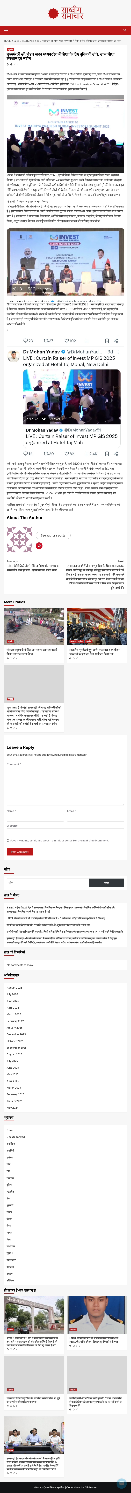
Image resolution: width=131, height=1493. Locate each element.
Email (71, 810)
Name (11, 810)
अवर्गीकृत (11, 1143)
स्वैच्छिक (10, 1280)
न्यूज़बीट (10, 49)
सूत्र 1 (10, 1253)
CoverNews (73, 1487)
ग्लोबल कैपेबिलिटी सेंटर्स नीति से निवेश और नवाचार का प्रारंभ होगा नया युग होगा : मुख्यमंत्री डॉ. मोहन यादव (33, 566)
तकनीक (10, 1177)
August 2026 (14, 987)
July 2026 (12, 994)
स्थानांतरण (11, 1259)
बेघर (9, 1198)
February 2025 (15, 1094)
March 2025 (14, 1087)
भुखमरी (10, 1205)
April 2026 (13, 1007)
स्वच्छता (10, 1266)
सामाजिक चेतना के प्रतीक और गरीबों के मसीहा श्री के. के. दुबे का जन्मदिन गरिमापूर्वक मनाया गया (48, 924)
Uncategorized (16, 1136)
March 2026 (14, 1014)
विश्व (9, 1225)
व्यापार (9, 1232)
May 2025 (12, 1074)
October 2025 (15, 1040)
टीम (8, 1171)
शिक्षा (9, 1239)
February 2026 (15, 1020)
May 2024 (12, 1107)
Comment (14, 764)
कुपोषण (80, 641)
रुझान (9, 1212)
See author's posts (53, 535)
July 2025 (12, 1060)
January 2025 (15, 1100)
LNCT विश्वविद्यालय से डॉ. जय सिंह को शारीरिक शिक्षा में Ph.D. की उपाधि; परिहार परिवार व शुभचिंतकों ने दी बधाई (56, 918)
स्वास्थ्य (10, 1273)
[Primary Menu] (7, 30)
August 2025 (14, 1054)
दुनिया (9, 1184)
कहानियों (10, 1150)
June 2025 (13, 1067)
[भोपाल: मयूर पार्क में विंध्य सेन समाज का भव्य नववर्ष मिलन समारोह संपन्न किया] (34, 626)
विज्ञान (9, 1218)
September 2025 (17, 1047)
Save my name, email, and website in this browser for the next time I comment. (59, 840)
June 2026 (13, 1000)
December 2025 (16, 1034)
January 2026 (15, 1027)
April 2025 (13, 1080)
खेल (8, 1164)
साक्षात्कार (11, 1246)
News (73, 641)
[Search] (125, 30)
